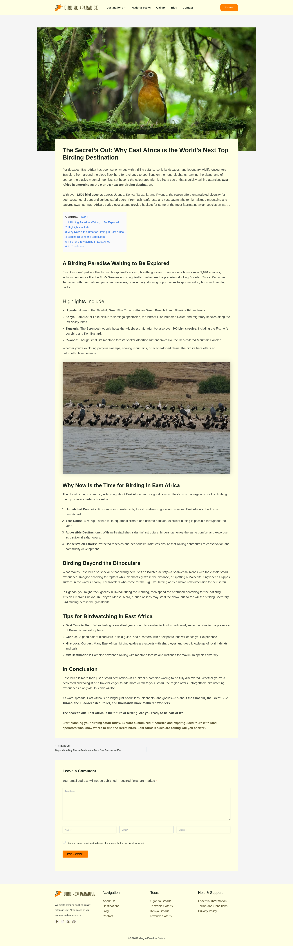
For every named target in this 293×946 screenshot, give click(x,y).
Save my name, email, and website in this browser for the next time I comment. (106, 843)
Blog (174, 7)
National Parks (141, 7)
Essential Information (212, 901)
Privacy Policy (207, 911)
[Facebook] (57, 921)
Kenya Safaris (159, 911)
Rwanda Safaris (161, 916)
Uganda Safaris (160, 901)
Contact (188, 7)
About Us (109, 901)
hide (83, 217)
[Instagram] (62, 921)
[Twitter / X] (68, 921)
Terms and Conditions (213, 906)
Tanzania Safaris (161, 906)
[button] (124, 7)
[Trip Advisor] (74, 921)
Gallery (161, 7)
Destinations (115, 7)
